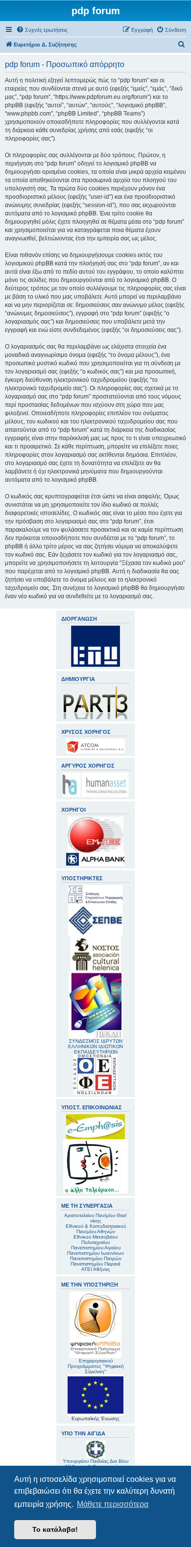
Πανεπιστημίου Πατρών (95, 1258)
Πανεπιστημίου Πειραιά (95, 1263)
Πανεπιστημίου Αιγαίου (95, 1247)
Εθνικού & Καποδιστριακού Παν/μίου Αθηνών (96, 1228)
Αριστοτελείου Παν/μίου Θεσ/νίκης (95, 1218)
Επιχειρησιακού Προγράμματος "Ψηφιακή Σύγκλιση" (96, 1366)
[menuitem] (42, 30)
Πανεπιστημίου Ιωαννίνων (95, 1253)
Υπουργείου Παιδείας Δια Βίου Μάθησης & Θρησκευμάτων (95, 1463)
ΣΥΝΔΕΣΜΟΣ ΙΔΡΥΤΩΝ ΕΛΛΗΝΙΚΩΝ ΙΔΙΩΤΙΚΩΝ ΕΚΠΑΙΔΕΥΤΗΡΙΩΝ (95, 1046)
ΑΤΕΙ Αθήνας (95, 1269)
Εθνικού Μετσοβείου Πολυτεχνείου (95, 1239)
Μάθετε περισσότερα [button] (112, 1504)
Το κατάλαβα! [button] (55, 1529)
